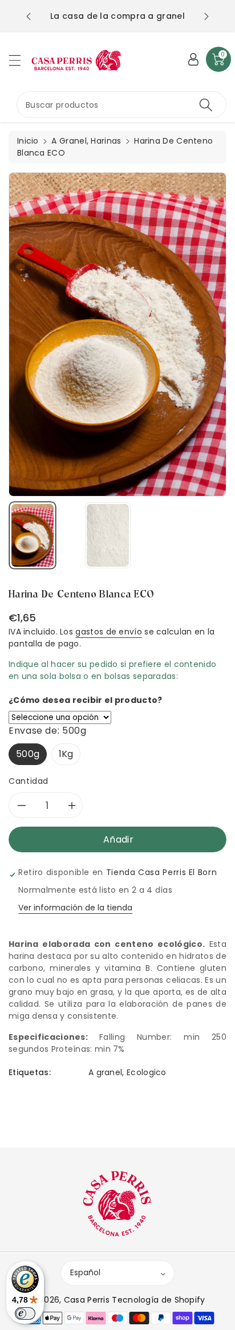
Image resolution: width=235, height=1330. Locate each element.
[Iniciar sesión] (193, 59)
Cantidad (28, 781)
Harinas (106, 141)
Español (85, 1272)
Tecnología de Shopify (158, 1299)
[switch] (25, 1313)
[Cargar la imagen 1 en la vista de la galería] (32, 535)
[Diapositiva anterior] (28, 17)
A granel (105, 1072)
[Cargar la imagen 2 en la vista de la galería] (108, 535)
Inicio (28, 141)
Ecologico (147, 1072)
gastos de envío (108, 631)
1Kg (66, 753)
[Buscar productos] (206, 104)
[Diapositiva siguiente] (206, 17)
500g (27, 753)
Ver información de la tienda (75, 907)
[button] (20, 60)
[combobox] (121, 104)
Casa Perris (87, 1299)
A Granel (68, 141)
